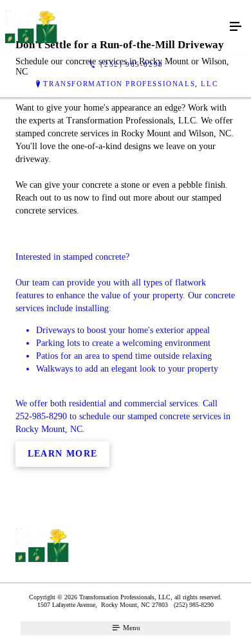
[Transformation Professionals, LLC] (112, 26)
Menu (130, 627)
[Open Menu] (235, 27)
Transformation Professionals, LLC (130, 83)
